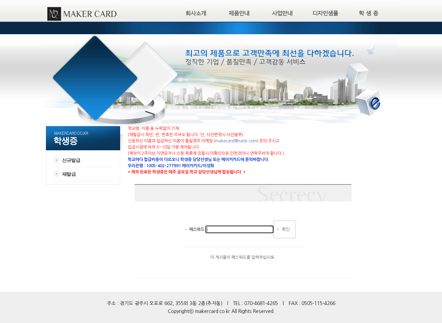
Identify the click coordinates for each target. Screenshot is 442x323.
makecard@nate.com (236, 141)
